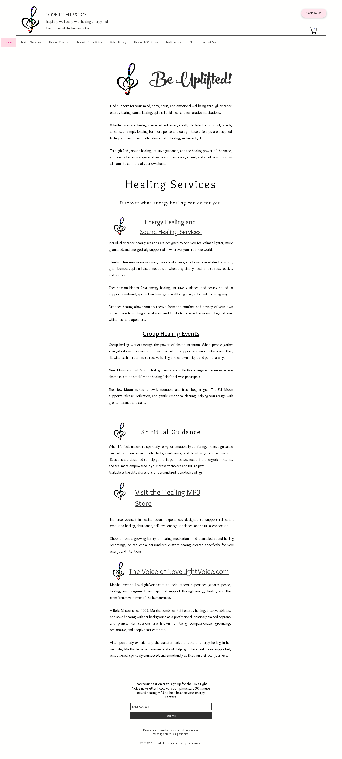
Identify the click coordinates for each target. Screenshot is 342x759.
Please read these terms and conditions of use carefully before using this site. (171, 732)
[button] (314, 30)
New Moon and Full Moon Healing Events (140, 370)
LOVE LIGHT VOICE (66, 14)
